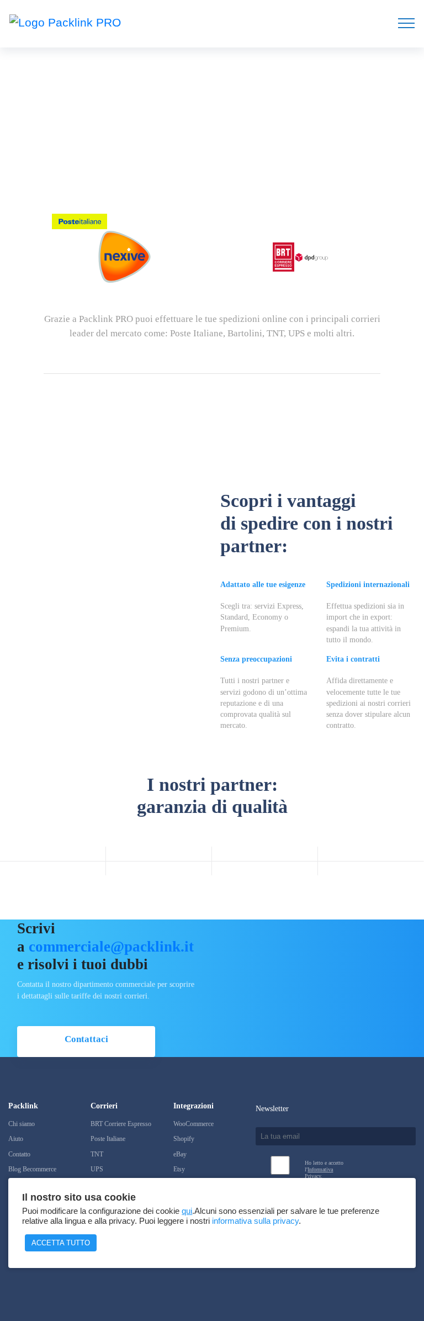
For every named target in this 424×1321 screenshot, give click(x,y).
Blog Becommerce (32, 1169)
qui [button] (187, 1211)
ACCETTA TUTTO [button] (60, 1243)
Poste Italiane (108, 1139)
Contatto (19, 1154)
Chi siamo (21, 1124)
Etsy (179, 1169)
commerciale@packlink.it (111, 946)
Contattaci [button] (86, 1039)
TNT (97, 1154)
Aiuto (15, 1139)
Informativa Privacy (319, 1172)
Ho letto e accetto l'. (324, 1169)
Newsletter (272, 1108)
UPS (97, 1169)
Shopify (183, 1139)
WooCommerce (193, 1124)
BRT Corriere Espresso (121, 1124)
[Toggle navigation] (406, 23)
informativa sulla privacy (255, 1221)
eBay (180, 1154)
